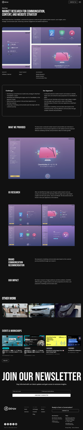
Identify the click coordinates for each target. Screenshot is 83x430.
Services (26, 411)
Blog (34, 414)
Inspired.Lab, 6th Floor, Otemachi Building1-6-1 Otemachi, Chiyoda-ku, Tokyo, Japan (70, 419)
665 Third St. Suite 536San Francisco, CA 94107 (57, 418)
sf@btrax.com (55, 421)
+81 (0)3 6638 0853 (69, 424)
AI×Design (35, 409)
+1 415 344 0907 (55, 422)
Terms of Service (75, 427)
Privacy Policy (68, 427)
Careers (43, 411)
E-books (35, 411)
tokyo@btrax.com (69, 423)
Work (25, 409)
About (42, 409)
